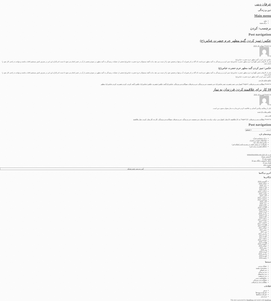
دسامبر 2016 (262, 240)
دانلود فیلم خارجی (265, 80)
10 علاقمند (234, 119)
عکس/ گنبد (136, 84)
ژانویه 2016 (263, 258)
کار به (155, 119)
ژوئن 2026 (263, 185)
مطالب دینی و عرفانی (256, 84)
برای (214, 119)
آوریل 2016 (263, 252)
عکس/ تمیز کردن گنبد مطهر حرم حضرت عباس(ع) (235, 41)
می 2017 (264, 232)
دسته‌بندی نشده (261, 268)
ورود (265, 290)
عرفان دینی (263, 4)
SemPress (268, 300)
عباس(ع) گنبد (168, 84)
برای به (209, 119)
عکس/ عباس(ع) (146, 84)
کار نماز (150, 119)
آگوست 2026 (262, 181)
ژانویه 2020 (263, 205)
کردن (129, 84)
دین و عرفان (192, 84)
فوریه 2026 (263, 187)
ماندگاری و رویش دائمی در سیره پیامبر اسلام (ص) (249, 144)
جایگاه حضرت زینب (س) (258, 146)
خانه (265, 21)
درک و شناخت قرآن (260, 138)
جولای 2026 (263, 183)
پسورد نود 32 (266, 159)
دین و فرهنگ (262, 274)
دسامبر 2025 (262, 191)
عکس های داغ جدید (264, 112)
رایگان (269, 167)
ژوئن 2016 (263, 248)
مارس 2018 (263, 214)
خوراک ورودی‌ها (261, 292)
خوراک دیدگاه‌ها (261, 294)
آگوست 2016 (262, 244)
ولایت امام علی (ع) (260, 142)
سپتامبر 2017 (262, 224)
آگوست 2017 (262, 226)
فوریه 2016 (263, 256)
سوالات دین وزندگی (181, 84)
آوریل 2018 (263, 211)
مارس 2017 (263, 234)
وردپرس (264, 296)
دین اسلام (263, 270)
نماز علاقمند (137, 119)
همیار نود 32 (267, 163)
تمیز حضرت (230, 84)
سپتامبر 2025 (262, 197)
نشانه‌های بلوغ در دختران (258, 140)
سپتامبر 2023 (262, 199)
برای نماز (203, 119)
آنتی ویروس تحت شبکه (135, 169)
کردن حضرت (121, 84)
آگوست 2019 (262, 207)
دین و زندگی (202, 84)
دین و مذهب (262, 276)
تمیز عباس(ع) (220, 84)
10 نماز (227, 119)
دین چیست (211, 84)
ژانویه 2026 (263, 189)
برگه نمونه (263, 23)
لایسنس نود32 (266, 157)
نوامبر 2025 (263, 193)
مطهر (103, 84)
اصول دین (239, 84)
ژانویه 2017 (263, 238)
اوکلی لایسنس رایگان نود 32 (261, 161)
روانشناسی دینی (261, 278)
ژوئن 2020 (263, 203)
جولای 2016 (263, 246)
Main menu (262, 16)
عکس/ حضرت (158, 84)
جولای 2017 (263, 228)
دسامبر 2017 (262, 220)
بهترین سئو (267, 165)
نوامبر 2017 (263, 222)
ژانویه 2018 (263, 218)
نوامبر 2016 (263, 242)
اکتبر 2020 (263, 201)
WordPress (250, 300)
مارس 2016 (263, 254)
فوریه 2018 (263, 216)
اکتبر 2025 (263, 195)
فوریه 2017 (263, 236)
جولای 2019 (263, 209)
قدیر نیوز (268, 116)
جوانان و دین (262, 266)
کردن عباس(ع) (111, 84)
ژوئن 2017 (263, 230)
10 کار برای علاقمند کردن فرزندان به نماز (242, 89)
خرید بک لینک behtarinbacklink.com (259, 155)
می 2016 (264, 250)
